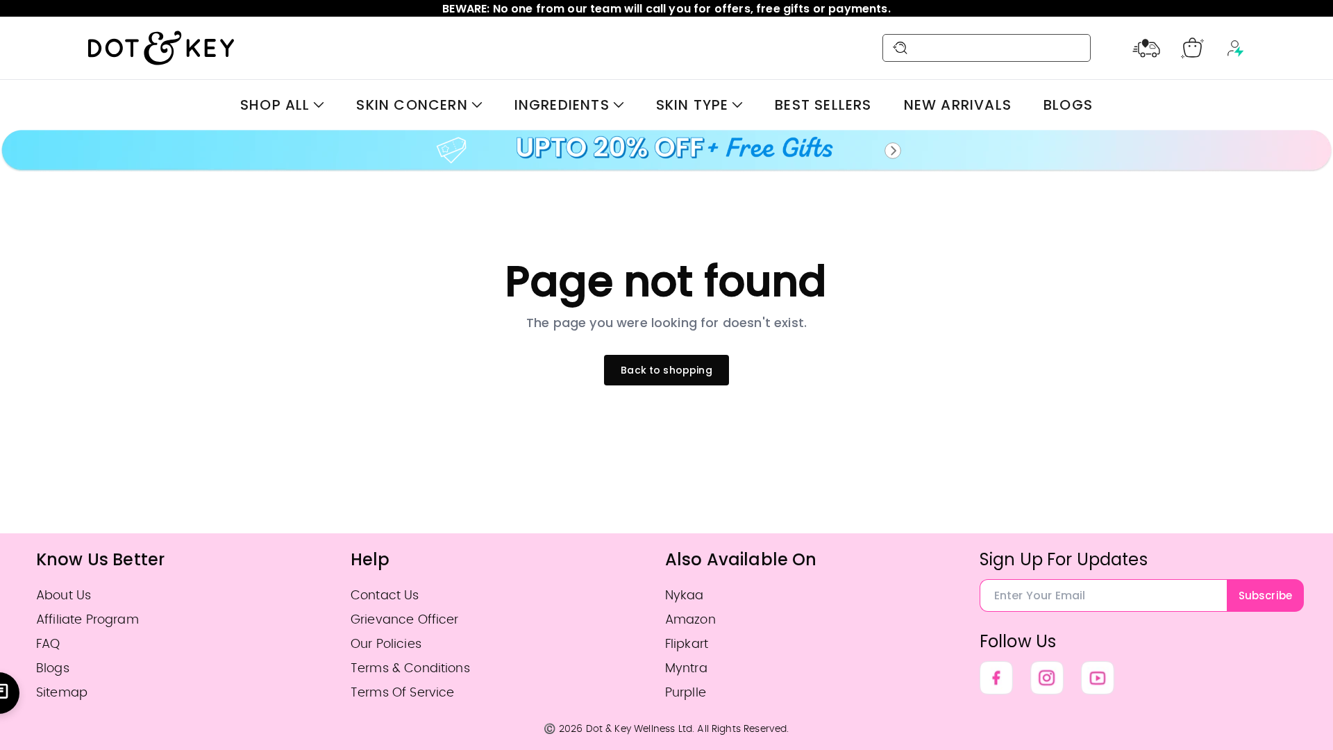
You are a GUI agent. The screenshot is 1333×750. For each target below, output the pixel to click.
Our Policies (386, 644)
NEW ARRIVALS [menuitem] (958, 105)
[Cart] (1192, 48)
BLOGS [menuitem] (1068, 105)
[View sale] (666, 151)
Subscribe (1265, 595)
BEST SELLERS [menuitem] (823, 105)
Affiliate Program (87, 620)
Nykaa (684, 595)
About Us (63, 595)
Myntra (686, 668)
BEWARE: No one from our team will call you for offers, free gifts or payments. (666, 9)
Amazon (690, 620)
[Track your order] (1146, 48)
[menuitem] (282, 105)
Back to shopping (666, 370)
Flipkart (686, 644)
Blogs (52, 668)
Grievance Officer (405, 620)
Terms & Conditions (410, 668)
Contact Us (385, 595)
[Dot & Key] (161, 48)
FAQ (48, 644)
